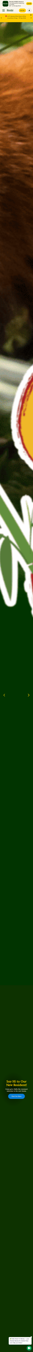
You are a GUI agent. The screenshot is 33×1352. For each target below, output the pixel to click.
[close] (30, 15)
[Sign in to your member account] (29, 10)
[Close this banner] (1, 3)
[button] (3, 10)
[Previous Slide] (4, 695)
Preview (1, 18)
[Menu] (3, 10)
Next (31, 18)
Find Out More (16, 1096)
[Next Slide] (28, 695)
